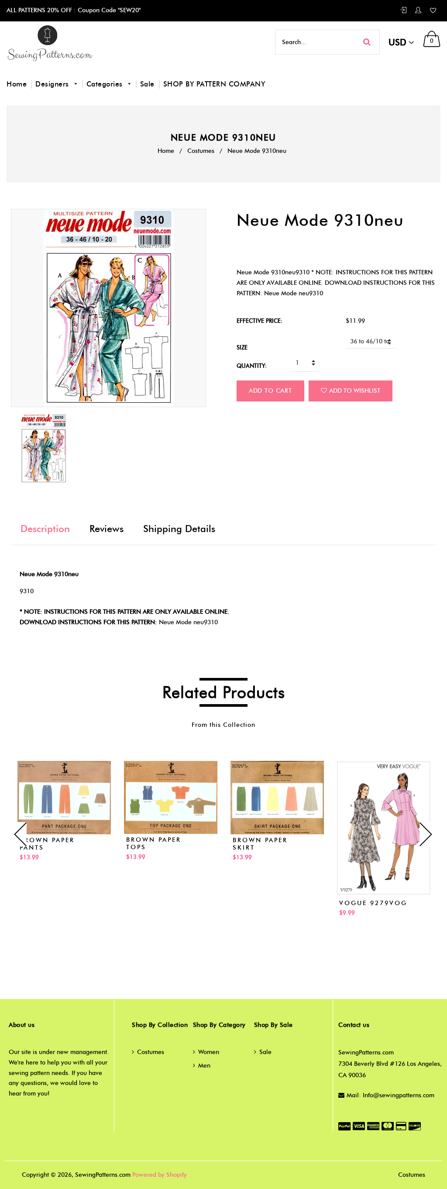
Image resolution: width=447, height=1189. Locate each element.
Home (17, 84)
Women (208, 1052)
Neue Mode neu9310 (188, 622)
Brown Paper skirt (260, 843)
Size (242, 347)
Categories (105, 84)
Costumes (200, 151)
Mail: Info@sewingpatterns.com (390, 1095)
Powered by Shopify (159, 1175)
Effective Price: (259, 320)
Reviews (106, 529)
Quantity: (252, 365)
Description (45, 529)
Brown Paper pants (47, 843)
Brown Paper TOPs (153, 843)
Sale (147, 84)
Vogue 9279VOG (373, 903)
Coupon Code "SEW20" (108, 10)
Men (204, 1065)
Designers (53, 84)
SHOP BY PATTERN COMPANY (214, 84)
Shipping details (179, 529)
